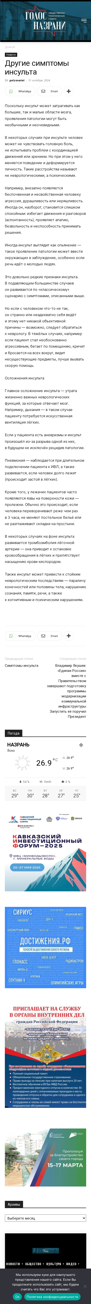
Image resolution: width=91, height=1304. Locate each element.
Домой (10, 47)
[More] (69, 91)
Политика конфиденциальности (52, 1297)
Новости (11, 54)
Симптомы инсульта (21, 665)
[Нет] (85, 1286)
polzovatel (17, 80)
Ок (17, 1297)
